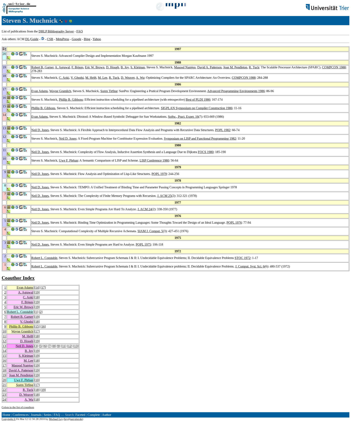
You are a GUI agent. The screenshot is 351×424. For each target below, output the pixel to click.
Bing (87, 39)
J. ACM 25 (164, 195)
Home (6, 414)
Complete (94, 414)
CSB (50, 39)
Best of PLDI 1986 (198, 99)
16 (43, 326)
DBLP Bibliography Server (56, 31)
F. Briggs (77, 67)
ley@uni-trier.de (73, 419)
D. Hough (112, 67)
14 (37, 287)
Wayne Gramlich (60, 91)
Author (106, 414)
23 (4, 394)
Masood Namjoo (185, 67)
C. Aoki (64, 77)
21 (4, 385)
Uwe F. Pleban (68, 160)
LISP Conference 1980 (154, 160)
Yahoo (97, 39)
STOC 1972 (242, 258)
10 (4, 331)
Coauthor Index (18, 278)
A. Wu (140, 77)
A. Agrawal (62, 67)
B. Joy (125, 67)
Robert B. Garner (42, 67)
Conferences (21, 414)
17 (43, 287)
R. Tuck (254, 67)
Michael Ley (56, 419)
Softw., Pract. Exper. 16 (183, 116)
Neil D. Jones (40, 130)
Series (47, 414)
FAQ (79, 31)
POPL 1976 (234, 222)
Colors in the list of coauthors (18, 407)
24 (4, 399)
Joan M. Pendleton (235, 67)
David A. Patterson (209, 67)
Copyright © (9, 419)
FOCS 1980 (205, 152)
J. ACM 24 (145, 209)
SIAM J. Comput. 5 (150, 231)
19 (37, 292)
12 (4, 341)
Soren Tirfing (108, 91)
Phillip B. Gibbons (71, 99)
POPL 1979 (159, 174)
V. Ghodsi (77, 77)
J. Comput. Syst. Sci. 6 (249, 266)
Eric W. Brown (94, 67)
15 (37, 326)
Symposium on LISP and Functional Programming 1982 (200, 138)
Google (76, 39)
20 (4, 380)
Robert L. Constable (44, 258)
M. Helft (90, 77)
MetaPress (62, 39)
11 (4, 336)
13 (4, 346)
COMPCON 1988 (334, 67)
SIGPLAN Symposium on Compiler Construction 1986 (196, 108)
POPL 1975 (143, 244)
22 (4, 390)
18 (37, 297)
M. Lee (102, 77)
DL (27, 39)
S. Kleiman (137, 67)
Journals (36, 414)
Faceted (80, 414)
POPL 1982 (222, 130)
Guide (34, 39)
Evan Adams (39, 91)
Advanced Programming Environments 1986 (236, 91)
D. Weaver (127, 77)
